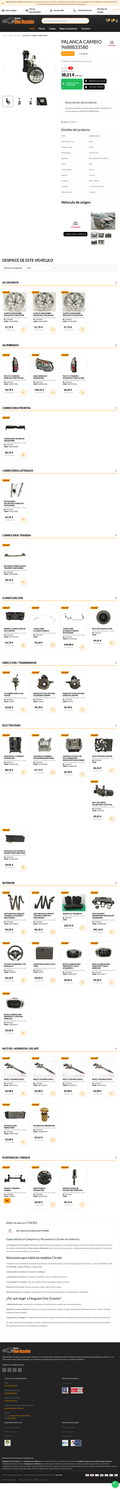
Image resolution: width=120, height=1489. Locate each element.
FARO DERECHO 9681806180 (40, 377)
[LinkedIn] (20, 1370)
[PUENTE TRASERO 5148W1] (15, 1177)
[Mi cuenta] (117, 21)
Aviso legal (8, 1436)
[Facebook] (4, 1370)
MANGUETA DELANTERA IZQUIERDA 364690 (44, 694)
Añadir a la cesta (95, 81)
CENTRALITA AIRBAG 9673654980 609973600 (43, 757)
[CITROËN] (112, 43)
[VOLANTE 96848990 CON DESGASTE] (15, 953)
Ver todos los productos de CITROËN (32, 1231)
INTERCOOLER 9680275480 (10, 1127)
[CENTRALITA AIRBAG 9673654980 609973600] (44, 745)
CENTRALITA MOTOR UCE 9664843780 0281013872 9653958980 (73, 758)
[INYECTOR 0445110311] (15, 1068)
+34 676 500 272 (10, 1401)
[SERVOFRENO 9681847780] (44, 1177)
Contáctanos (66, 1383)
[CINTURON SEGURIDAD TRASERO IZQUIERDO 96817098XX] (15, 903)
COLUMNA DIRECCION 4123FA (13, 694)
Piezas (42, 28)
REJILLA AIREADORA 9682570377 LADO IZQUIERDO (72, 966)
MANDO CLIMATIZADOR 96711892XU (14, 630)
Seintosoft (59, 1475)
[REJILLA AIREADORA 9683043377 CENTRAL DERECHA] (15, 1003)
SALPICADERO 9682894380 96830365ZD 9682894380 (103, 916)
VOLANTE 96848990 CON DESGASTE (15, 965)
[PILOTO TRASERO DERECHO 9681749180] (15, 365)
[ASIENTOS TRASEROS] (73, 903)
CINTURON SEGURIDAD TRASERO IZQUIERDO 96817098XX (14, 916)
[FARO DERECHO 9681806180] (44, 365)
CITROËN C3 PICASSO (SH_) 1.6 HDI (15, 317)
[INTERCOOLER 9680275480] (15, 1115)
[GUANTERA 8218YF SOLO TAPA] (44, 953)
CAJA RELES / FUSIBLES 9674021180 (14, 757)
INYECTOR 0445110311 (14, 1079)
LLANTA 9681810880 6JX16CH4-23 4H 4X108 (14, 314)
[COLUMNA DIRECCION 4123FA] (15, 682)
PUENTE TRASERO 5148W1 (12, 1189)
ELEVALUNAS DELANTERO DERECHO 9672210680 (14, 503)
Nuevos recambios (68, 1427)
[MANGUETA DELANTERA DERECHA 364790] (73, 682)
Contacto (85, 28)
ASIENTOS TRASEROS (72, 914)
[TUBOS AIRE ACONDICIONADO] (44, 618)
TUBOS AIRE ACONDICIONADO (41, 630)
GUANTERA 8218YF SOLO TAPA (44, 965)
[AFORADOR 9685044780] (44, 1115)
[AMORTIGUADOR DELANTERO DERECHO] (73, 1177)
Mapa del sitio (67, 1436)
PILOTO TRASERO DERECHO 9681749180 (13, 377)
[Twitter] (15, 1370)
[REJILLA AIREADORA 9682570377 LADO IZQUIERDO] (73, 953)
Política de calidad (10, 1432)
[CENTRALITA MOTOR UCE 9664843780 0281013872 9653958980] (73, 745)
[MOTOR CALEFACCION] (103, 618)
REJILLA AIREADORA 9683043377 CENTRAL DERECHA (13, 1017)
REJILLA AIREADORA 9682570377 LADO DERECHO (101, 966)
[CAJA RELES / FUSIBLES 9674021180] (15, 745)
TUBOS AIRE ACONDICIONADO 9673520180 (71, 631)
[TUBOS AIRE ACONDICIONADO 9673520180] (73, 618)
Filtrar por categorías (13, 268)
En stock (64, 122)
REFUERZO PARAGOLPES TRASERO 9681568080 (15, 567)
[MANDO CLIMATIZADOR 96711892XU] (15, 618)
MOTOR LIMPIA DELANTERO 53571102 (102, 804)
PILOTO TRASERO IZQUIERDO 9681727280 (73, 377)
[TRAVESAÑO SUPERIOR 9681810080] (15, 428)
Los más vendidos (68, 1432)
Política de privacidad (12, 1427)
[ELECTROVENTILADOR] (103, 745)
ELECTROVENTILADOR (102, 756)
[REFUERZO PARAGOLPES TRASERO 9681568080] (15, 555)
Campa (52, 28)
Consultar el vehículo (75, 234)
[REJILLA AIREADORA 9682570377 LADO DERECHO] (103, 953)
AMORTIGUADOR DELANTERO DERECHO (73, 1189)
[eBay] (9, 1370)
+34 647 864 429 (10, 1393)
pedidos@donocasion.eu (13, 1408)
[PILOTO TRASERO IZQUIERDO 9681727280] (73, 365)
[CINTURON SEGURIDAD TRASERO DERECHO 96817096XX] (44, 903)
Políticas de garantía (40, 1480)
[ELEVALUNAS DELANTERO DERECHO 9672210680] (15, 490)
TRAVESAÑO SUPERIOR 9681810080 (14, 440)
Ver (7, 1200)
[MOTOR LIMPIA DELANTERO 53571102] (103, 791)
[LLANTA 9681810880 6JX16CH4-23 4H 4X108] (15, 302)
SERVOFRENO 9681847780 (39, 1189)
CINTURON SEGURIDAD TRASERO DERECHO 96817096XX (43, 916)
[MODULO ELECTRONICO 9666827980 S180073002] (15, 840)
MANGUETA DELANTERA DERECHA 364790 (73, 694)
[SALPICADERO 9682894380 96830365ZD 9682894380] (103, 903)
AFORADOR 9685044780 (44, 1126)
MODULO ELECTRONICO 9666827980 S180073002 (14, 852)
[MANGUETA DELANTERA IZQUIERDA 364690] (44, 682)
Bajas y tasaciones (68, 28)
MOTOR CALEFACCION (102, 629)
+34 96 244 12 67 (84, 10)
